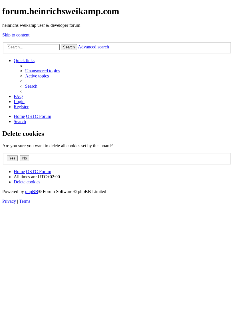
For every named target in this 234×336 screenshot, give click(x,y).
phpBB (31, 191)
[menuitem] (42, 70)
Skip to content (15, 34)
